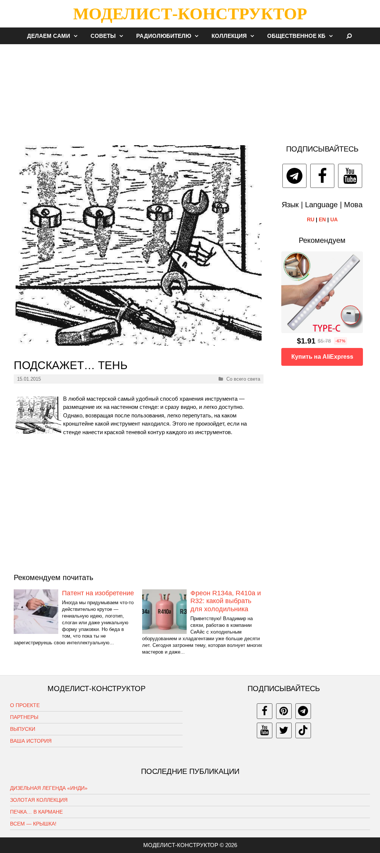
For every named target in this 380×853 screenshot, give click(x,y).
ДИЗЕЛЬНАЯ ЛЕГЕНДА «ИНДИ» (49, 788)
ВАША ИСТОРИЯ (31, 741)
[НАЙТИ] (349, 35)
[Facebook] (322, 176)
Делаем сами (48, 36)
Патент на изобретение (98, 593)
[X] (284, 730)
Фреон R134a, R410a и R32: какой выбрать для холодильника (225, 601)
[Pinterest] (284, 711)
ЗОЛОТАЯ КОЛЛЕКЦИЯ (39, 800)
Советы (103, 36)
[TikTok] (303, 730)
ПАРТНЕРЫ (24, 717)
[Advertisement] (190, 90)
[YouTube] (350, 176)
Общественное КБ (296, 36)
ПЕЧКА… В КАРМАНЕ (36, 812)
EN (322, 219)
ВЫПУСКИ (22, 729)
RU (310, 219)
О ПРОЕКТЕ (25, 705)
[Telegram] (294, 176)
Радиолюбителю (163, 36)
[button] (77, 35)
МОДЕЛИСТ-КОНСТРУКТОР (190, 13)
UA (334, 219)
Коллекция (229, 36)
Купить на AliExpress (322, 357)
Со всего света (243, 379)
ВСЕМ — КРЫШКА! (33, 824)
